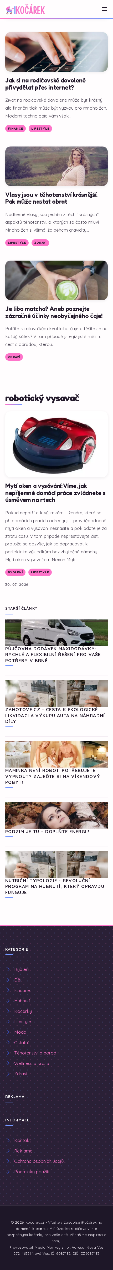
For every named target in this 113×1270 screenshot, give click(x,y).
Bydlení (15, 572)
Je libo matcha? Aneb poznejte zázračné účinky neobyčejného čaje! (53, 312)
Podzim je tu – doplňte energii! (47, 831)
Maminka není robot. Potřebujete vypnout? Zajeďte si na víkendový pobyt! (52, 776)
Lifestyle (40, 128)
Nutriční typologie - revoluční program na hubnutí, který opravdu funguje (54, 886)
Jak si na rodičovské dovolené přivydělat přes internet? (45, 84)
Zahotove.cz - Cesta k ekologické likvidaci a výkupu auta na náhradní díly (55, 715)
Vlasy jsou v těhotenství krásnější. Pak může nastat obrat (51, 198)
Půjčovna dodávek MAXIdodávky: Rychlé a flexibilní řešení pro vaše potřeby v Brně (53, 654)
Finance (15, 128)
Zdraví (40, 243)
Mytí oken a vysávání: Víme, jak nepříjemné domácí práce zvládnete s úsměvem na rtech (55, 492)
